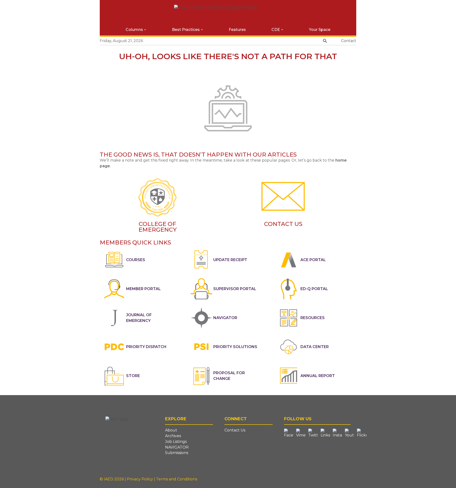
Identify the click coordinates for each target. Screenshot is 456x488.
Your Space (319, 29)
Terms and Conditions (176, 479)
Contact (348, 40)
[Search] (325, 40)
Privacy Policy (140, 479)
